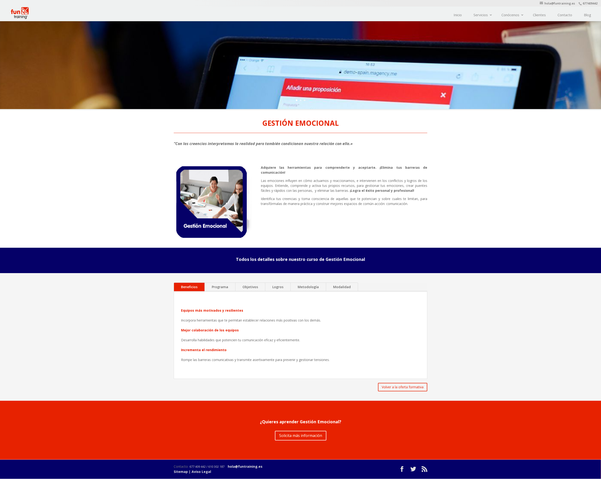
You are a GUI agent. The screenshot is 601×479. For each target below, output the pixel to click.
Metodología (308, 287)
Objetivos (250, 287)
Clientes (539, 14)
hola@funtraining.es (245, 466)
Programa (220, 287)
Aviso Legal (201, 471)
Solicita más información (300, 435)
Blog (587, 14)
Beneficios (189, 287)
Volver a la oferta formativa (403, 387)
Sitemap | (183, 471)
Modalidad (342, 287)
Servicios (481, 14)
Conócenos (510, 14)
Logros (277, 287)
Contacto (565, 14)
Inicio (458, 14)
